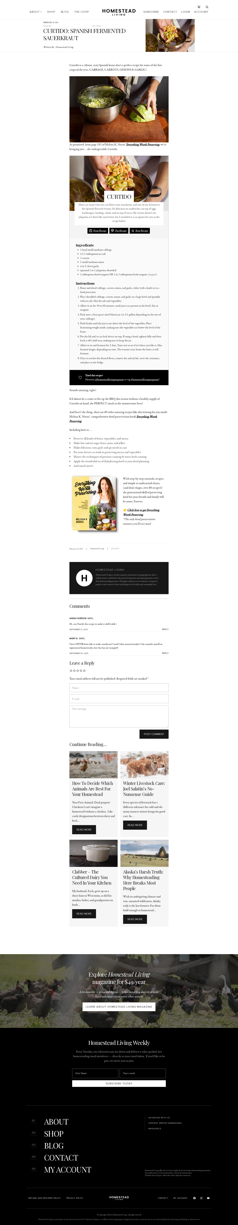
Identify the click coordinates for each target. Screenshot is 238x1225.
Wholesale (154, 1128)
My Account (67, 1169)
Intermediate (32, 1203)
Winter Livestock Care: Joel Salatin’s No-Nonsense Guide (144, 788)
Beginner (32, 1197)
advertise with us (159, 1118)
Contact (61, 1157)
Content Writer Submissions (165, 1123)
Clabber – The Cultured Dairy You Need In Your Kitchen (91, 877)
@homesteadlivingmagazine (109, 379)
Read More (84, 829)
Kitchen (97, 26)
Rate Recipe (141, 230)
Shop (53, 1133)
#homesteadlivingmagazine (145, 379)
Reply (165, 629)
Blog (53, 1145)
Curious (32, 1191)
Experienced (32, 1209)
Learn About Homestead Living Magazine (119, 1006)
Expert (32, 1215)
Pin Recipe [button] (121, 230)
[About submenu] (41, 12)
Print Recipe (99, 230)
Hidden (47, 26)
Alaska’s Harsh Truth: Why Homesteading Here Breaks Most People (143, 880)
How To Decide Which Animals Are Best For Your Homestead (92, 788)
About (56, 1121)
